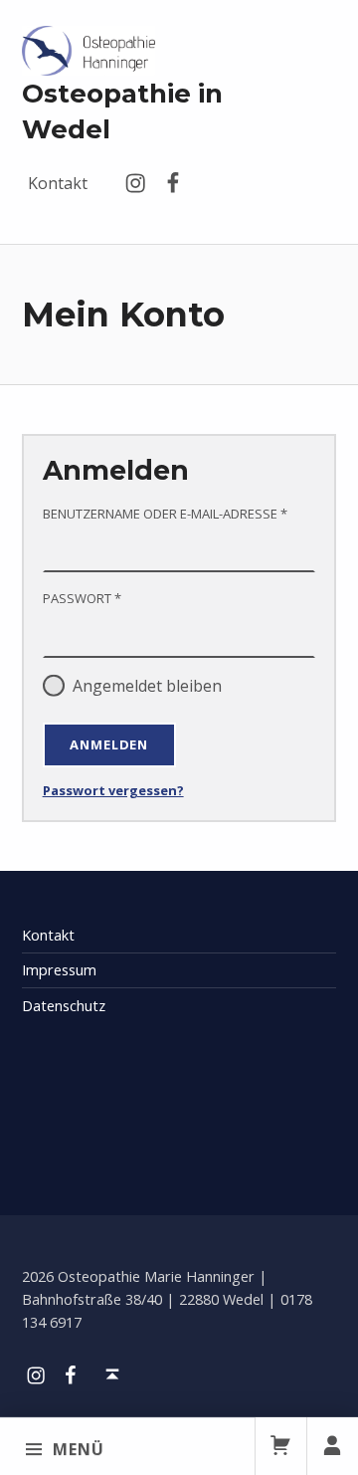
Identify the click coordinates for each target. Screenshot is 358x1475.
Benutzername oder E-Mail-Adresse (179, 513)
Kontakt (58, 183)
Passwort (126, 597)
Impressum (59, 969)
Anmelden (109, 744)
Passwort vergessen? (113, 790)
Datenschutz (63, 1005)
